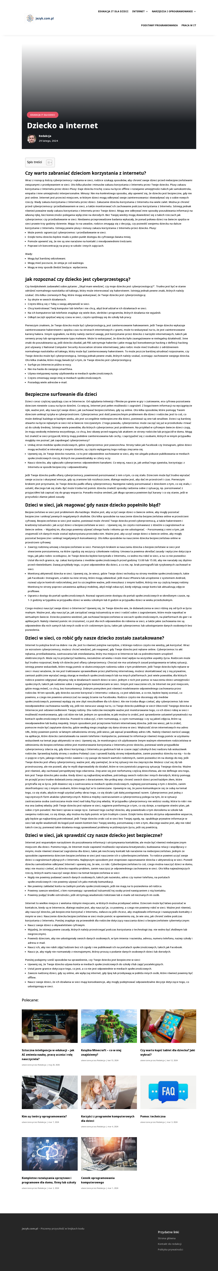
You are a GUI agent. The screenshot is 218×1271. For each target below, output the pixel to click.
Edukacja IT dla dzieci (113, 11)
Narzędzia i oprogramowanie (172, 11)
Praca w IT (189, 25)
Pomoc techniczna (153, 1116)
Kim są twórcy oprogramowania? (44, 1116)
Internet (138, 11)
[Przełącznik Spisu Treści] (47, 162)
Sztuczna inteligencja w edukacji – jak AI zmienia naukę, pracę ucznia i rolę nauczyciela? (48, 1054)
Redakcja (42, 1064)
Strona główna (167, 1238)
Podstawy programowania (159, 25)
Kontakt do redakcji (170, 1243)
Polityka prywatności (170, 1249)
